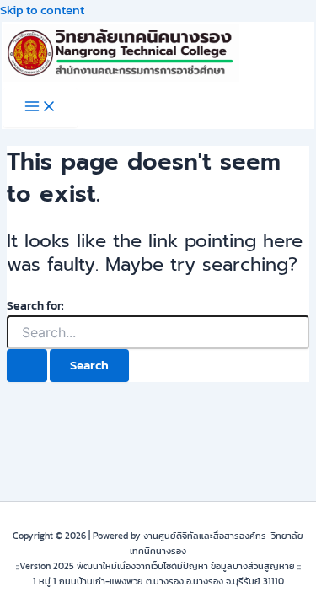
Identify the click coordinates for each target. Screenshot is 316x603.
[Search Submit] (27, 365)
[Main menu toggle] (40, 107)
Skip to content (42, 10)
